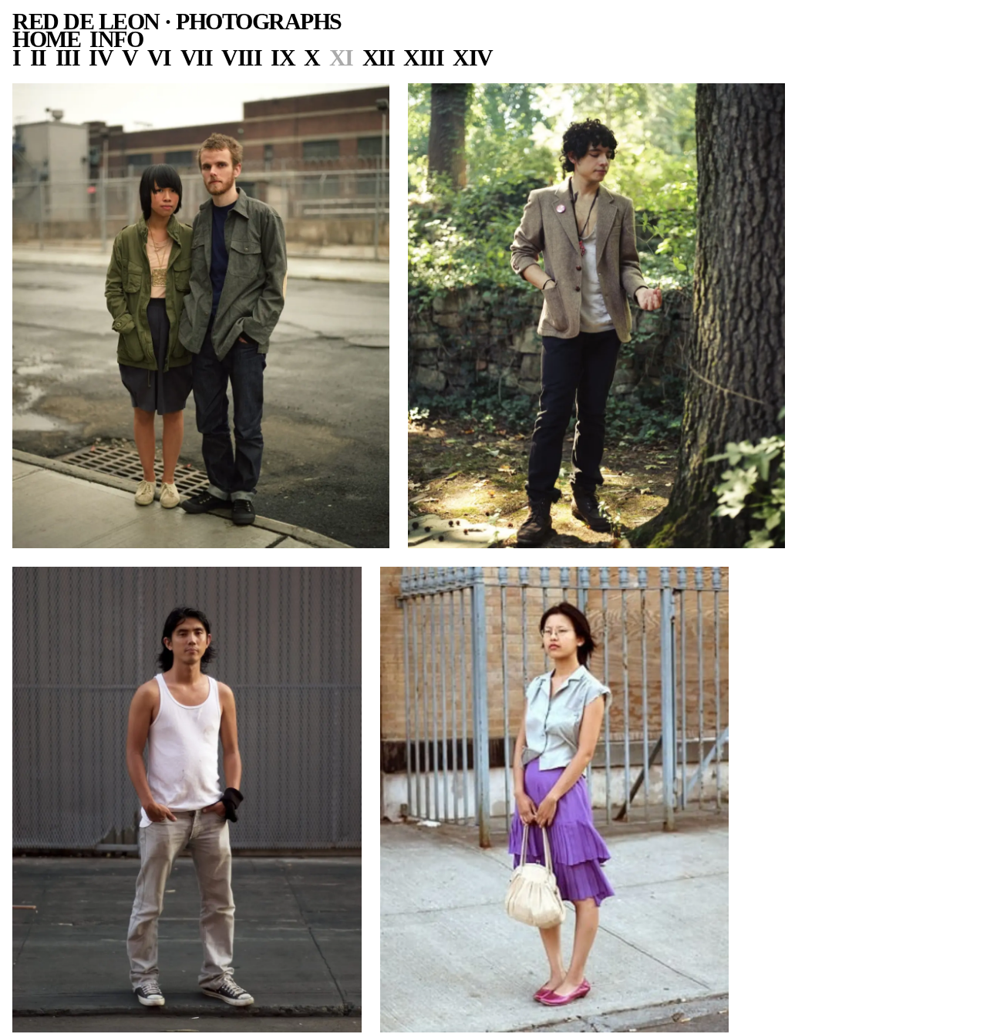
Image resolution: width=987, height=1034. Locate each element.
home (46, 39)
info (116, 39)
